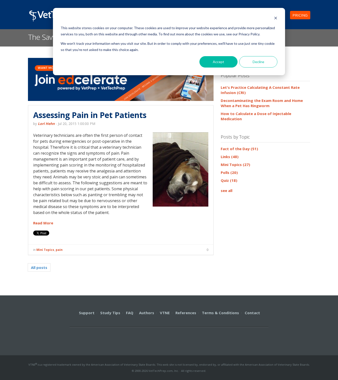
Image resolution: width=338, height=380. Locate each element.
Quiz (229, 180)
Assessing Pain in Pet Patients (89, 115)
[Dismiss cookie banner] (275, 19)
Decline (258, 62)
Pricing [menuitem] (300, 15)
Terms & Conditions (220, 312)
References (185, 312)
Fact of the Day (239, 148)
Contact (252, 312)
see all (226, 190)
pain (59, 250)
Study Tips (110, 312)
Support (87, 312)
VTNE (165, 312)
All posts (39, 267)
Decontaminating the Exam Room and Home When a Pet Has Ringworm (262, 103)
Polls (229, 172)
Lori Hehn (46, 123)
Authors (146, 312)
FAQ (129, 312)
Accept (218, 62)
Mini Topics (45, 250)
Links (230, 156)
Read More (43, 222)
